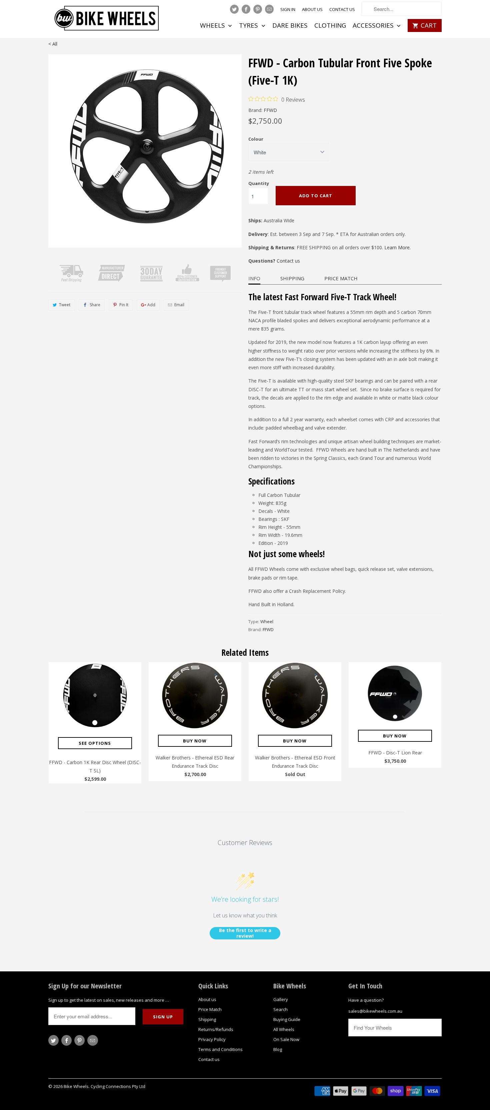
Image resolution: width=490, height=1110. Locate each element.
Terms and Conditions (220, 1049)
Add (151, 305)
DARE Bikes (290, 26)
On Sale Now (286, 1039)
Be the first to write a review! (245, 933)
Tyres (249, 26)
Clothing (330, 26)
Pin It (123, 305)
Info (254, 278)
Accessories (374, 26)
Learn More (397, 247)
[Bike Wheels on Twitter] (234, 9)
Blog (277, 1049)
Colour (255, 139)
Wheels (213, 26)
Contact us (288, 261)
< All (52, 44)
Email (179, 305)
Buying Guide (286, 1019)
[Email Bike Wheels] (269, 9)
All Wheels (283, 1029)
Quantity (258, 183)
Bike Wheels (76, 1086)
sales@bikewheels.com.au (375, 1011)
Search (280, 1009)
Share (95, 305)
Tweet (64, 305)
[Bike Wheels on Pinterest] (257, 9)
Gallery (280, 999)
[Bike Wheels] (107, 20)
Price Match (341, 278)
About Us (312, 9)
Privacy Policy (212, 1039)
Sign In (287, 9)
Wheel (266, 621)
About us (207, 999)
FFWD (270, 110)
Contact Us (342, 9)
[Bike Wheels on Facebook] (246, 9)
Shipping (292, 278)
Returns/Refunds (215, 1029)
